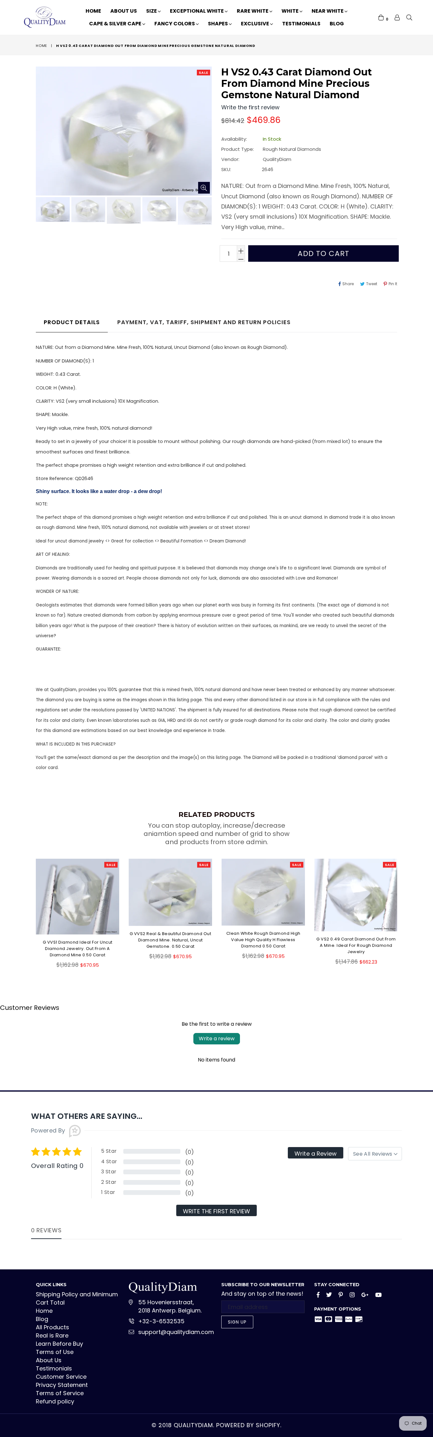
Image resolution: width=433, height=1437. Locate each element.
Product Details (72, 322)
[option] (52, 210)
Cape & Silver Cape (115, 23)
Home (93, 11)
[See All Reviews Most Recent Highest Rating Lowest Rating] (375, 1153)
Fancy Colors (175, 23)
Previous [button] (29, 909)
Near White (328, 11)
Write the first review (216, 1211)
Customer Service (61, 1377)
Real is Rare (52, 1335)
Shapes (218, 23)
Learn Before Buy (59, 1344)
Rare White (253, 11)
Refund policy (55, 1401)
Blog (337, 23)
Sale (203, 72)
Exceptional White (197, 11)
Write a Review (315, 1154)
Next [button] (403, 909)
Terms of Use (55, 1352)
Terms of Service (60, 1393)
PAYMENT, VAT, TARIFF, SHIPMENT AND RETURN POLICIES (204, 322)
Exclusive (255, 23)
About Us (123, 11)
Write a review (217, 1038)
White (290, 11)
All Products (52, 1327)
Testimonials (301, 23)
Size (152, 11)
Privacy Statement (62, 1385)
